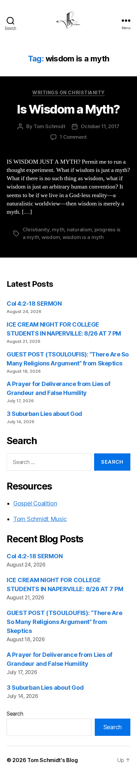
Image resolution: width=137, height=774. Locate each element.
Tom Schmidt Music (40, 518)
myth (58, 229)
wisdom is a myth (83, 237)
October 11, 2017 (100, 126)
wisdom (51, 237)
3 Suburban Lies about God (45, 413)
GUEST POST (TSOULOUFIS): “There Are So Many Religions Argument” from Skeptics (64, 621)
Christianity (36, 229)
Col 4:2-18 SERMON (34, 303)
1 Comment (73, 137)
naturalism (79, 229)
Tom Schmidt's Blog (52, 760)
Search (15, 713)
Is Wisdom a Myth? (68, 109)
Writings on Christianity (68, 92)
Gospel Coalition (35, 503)
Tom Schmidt (49, 126)
